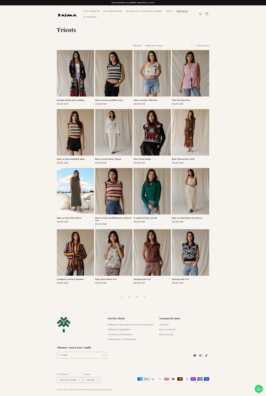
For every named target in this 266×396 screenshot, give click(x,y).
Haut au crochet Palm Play (146, 100)
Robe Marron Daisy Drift (183, 159)
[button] (169, 11)
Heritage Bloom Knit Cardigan (71, 100)
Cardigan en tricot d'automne (70, 279)
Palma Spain (69, 390)
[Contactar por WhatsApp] (259, 389)
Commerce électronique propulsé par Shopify (93, 390)
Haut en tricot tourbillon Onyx (109, 100)
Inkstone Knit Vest (180, 279)
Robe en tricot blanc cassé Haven (187, 218)
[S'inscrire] (103, 355)
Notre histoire (166, 334)
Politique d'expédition (119, 329)
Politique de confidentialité (122, 339)
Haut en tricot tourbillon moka (71, 159)
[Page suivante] (144, 297)
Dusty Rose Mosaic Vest (106, 279)
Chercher (164, 324)
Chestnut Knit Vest (142, 279)
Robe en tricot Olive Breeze (69, 218)
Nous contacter (167, 329)
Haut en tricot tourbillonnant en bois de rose (113, 219)
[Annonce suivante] (208, 2)
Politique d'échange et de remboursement (130, 324)
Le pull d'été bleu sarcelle (145, 218)
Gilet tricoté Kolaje (142, 159)
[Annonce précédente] (58, 2)
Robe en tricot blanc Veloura (108, 159)
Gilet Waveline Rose (181, 100)
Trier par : (137, 45)
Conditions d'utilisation (120, 334)
